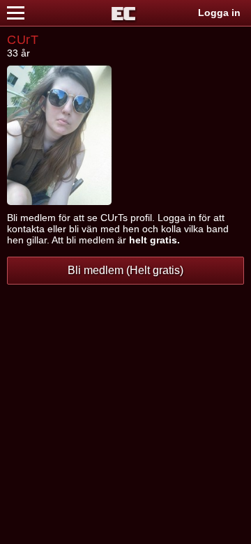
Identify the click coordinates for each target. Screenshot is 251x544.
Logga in (219, 12)
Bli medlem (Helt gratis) (125, 270)
